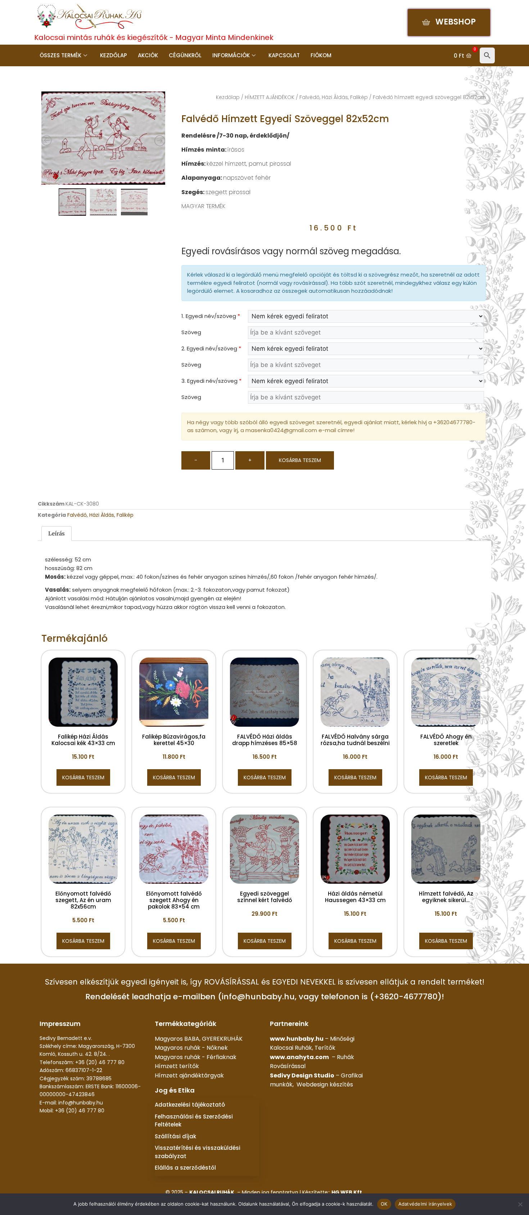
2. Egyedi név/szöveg (211, 348)
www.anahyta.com (299, 1057)
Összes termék (60, 55)
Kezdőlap (113, 55)
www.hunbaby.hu (297, 1039)
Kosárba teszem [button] (83, 777)
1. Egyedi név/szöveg (210, 316)
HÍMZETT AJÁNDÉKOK (269, 97)
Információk (231, 55)
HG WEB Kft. (347, 1192)
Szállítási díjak (175, 1136)
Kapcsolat (284, 55)
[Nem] (520, 1204)
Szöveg (191, 332)
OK (384, 1204)
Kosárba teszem (300, 460)
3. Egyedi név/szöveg (211, 381)
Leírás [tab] (56, 533)
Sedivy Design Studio (302, 1075)
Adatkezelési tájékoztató (190, 1104)
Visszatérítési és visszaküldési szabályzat (197, 1152)
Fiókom (321, 55)
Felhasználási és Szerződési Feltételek (194, 1121)
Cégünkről (185, 55)
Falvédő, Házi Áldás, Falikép (333, 97)
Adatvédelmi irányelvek (425, 1204)
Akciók (148, 55)
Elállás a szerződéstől (185, 1167)
